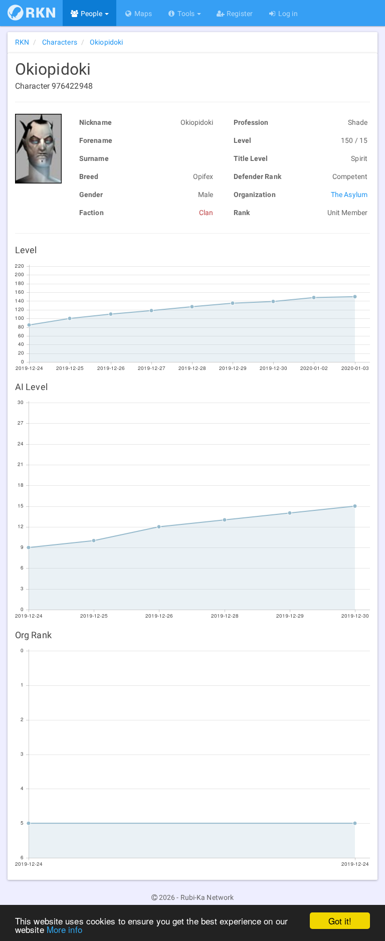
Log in (287, 14)
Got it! (340, 920)
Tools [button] (186, 14)
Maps (142, 14)
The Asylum (349, 195)
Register (239, 14)
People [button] (91, 14)
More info (64, 929)
